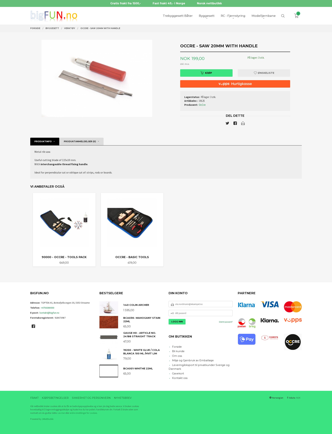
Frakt (34, 397)
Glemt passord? (226, 321)
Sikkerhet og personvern (91, 397)
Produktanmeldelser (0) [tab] (80, 141)
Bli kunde (178, 351)
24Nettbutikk (47, 419)
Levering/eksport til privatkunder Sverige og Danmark (199, 367)
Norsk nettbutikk (209, 3)
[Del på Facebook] (235, 124)
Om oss (177, 355)
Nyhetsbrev (123, 397)
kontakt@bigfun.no (49, 312)
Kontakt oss (179, 378)
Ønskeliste (265, 72)
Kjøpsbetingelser (55, 397)
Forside (177, 346)
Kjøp (208, 72)
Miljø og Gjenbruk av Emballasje (193, 360)
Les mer (61, 413)
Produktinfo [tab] (43, 141)
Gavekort (178, 373)
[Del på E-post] (243, 124)
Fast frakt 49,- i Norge (169, 3)
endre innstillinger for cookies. (84, 413)
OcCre (202, 104)
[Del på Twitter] (227, 124)
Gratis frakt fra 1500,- (125, 3)
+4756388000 (47, 307)
